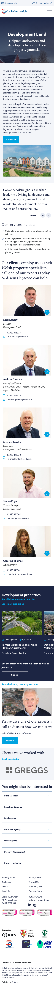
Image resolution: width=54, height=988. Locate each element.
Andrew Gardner (12, 379)
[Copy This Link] (48, 215)
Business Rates (11, 795)
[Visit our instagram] (35, 904)
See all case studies (10, 759)
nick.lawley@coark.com (18, 336)
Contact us (11, 139)
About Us (6, 891)
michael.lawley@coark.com (19, 459)
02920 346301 (14, 570)
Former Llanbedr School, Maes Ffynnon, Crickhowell (19, 646)
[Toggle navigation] (49, 11)
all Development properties (18, 598)
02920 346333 (14, 332)
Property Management (14, 852)
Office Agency (10, 840)
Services (5, 886)
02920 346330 (14, 454)
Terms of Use (34, 882)
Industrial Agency (12, 829)
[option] (46, 3)
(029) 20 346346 (35, 897)
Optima (15, 982)
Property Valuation (12, 863)
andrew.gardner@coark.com (20, 399)
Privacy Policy (35, 877)
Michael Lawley (12, 442)
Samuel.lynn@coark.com (18, 518)
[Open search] (51, 3)
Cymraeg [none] (39, 3)
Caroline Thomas (13, 560)
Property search (8, 877)
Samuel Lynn (10, 501)
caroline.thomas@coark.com (20, 574)
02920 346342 (14, 514)
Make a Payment (36, 886)
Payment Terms (35, 891)
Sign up (14, 674)
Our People (6, 882)
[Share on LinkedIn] (42, 215)
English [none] (46, 3)
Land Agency (10, 818)
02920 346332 (14, 395)
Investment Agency (13, 807)
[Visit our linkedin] (30, 904)
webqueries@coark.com (39, 900)
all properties (13, 603)
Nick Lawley (10, 319)
